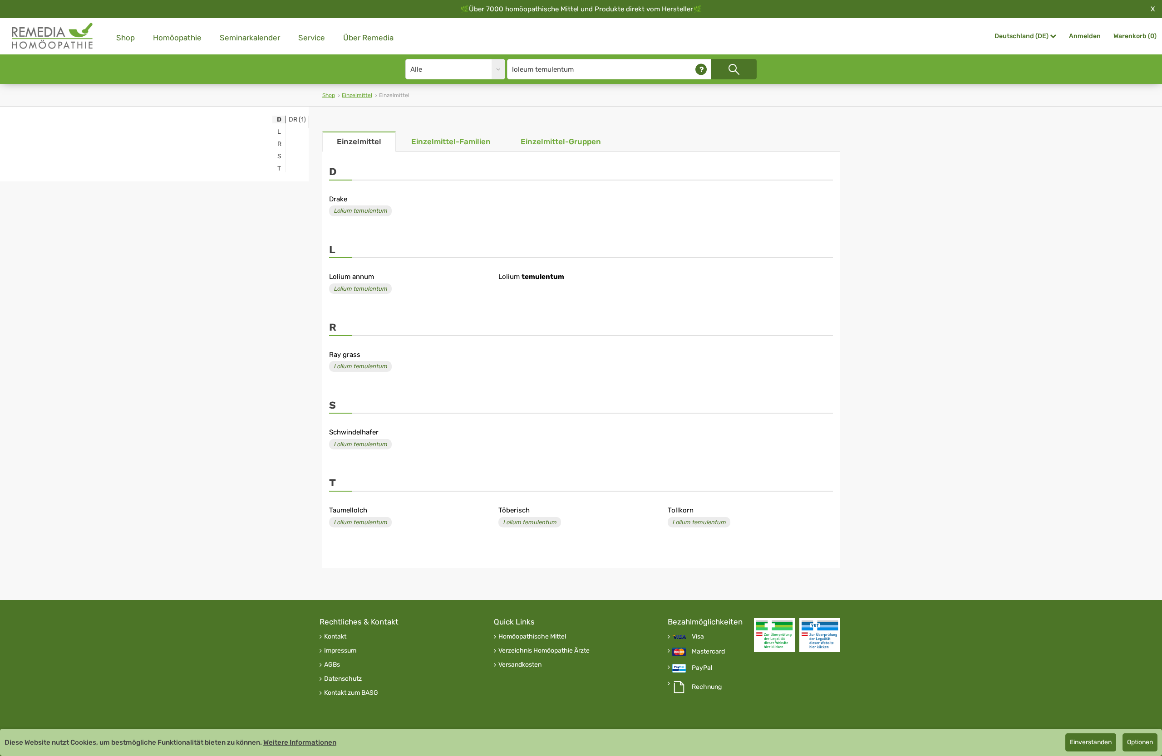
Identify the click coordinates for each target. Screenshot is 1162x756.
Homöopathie (177, 37)
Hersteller (677, 9)
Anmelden (1085, 36)
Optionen (1140, 742)
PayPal (702, 668)
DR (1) (297, 119)
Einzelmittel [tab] (359, 141)
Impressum (340, 651)
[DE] (52, 36)
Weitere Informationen (299, 742)
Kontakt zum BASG (351, 693)
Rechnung (707, 687)
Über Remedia (368, 37)
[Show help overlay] (701, 69)
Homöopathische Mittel (532, 637)
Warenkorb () (1135, 36)
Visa (698, 637)
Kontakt (335, 637)
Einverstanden (1091, 742)
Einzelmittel (357, 95)
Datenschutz (343, 679)
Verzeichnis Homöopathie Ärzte (544, 651)
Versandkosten (520, 665)
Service (311, 37)
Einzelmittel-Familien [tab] (451, 141)
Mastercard (708, 652)
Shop (125, 37)
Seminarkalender (250, 37)
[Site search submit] (734, 69)
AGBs (332, 665)
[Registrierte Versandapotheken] (774, 635)
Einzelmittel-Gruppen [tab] (561, 141)
